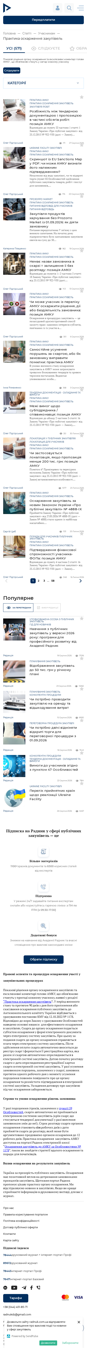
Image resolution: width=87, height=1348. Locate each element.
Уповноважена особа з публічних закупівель (52, 620)
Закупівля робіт (40, 107)
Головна (9, 33)
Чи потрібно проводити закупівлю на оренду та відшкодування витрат (50, 703)
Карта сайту (11, 1240)
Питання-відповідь (42, 209)
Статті (26, 33)
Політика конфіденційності (21, 1220)
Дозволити (48, 1343)
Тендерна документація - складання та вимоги (55, 394)
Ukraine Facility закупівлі (46, 148)
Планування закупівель (45, 661)
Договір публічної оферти (20, 1227)
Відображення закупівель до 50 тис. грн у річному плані (52, 670)
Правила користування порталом (25, 1214)
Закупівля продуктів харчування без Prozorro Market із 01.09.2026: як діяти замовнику (54, 220)
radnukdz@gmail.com (17, 1314)
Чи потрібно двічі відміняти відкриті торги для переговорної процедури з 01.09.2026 (53, 734)
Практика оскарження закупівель (51, 104)
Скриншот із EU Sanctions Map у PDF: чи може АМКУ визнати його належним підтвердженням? (56, 165)
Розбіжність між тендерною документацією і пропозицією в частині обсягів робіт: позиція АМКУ (56, 117)
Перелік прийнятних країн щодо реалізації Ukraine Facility (52, 795)
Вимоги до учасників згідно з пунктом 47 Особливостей (54, 767)
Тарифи (16, 1298)
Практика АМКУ (39, 100)
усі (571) (14, 48)
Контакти (9, 1233)
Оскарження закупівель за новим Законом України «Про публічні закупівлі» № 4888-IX (56, 505)
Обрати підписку (43, 959)
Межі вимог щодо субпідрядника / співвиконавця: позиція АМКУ (55, 410)
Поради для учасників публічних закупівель (51, 538)
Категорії (17, 83)
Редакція (8, 655)
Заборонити (70, 1343)
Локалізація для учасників (47, 442)
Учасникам (46, 33)
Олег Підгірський (13, 577)
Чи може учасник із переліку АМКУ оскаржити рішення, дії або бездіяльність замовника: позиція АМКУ (55, 308)
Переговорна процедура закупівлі (52, 723)
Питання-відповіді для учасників (51, 206)
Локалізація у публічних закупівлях (53, 439)
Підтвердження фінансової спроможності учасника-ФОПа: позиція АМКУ (53, 554)
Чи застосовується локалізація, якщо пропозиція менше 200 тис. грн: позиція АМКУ (56, 459)
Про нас (8, 1208)
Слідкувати (11, 70)
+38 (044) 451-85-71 (15, 1307)
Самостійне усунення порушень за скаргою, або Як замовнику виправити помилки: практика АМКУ (55, 355)
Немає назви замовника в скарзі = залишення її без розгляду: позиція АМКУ (52, 265)
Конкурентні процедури (45, 695)
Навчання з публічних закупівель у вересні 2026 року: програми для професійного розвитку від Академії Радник (53, 637)
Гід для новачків (40, 625)
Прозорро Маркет (41, 199)
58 (52, 580)
